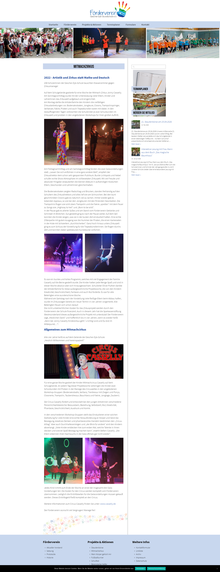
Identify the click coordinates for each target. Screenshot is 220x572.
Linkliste (139, 551)
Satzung (50, 551)
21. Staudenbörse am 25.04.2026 (156, 121)
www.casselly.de (108, 503)
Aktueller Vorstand (54, 547)
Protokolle (51, 554)
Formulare (131, 24)
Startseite (53, 24)
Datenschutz (141, 561)
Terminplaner (113, 24)
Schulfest (95, 561)
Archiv (138, 554)
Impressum (141, 557)
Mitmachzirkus (97, 551)
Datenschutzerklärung (156, 568)
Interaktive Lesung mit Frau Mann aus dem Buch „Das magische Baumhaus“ (157, 152)
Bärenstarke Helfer (99, 564)
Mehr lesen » (136, 144)
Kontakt (145, 24)
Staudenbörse (97, 547)
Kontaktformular (143, 547)
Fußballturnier (97, 557)
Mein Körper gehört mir (101, 554)
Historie (50, 557)
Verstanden (140, 568)
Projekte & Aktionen (91, 24)
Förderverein (70, 24)
